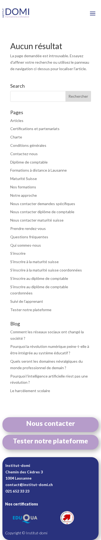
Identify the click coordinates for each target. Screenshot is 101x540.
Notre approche (23, 195)
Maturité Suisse (23, 178)
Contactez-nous (24, 153)
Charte (16, 137)
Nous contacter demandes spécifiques (42, 203)
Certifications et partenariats (35, 128)
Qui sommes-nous (25, 245)
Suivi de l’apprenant (26, 301)
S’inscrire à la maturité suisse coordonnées (46, 270)
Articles (16, 120)
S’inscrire (18, 253)
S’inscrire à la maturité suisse (34, 261)
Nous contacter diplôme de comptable (42, 211)
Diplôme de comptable (29, 162)
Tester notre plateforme (30, 309)
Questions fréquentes (29, 237)
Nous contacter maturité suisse (37, 220)
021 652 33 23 (17, 491)
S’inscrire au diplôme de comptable (39, 278)
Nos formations (23, 187)
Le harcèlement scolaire (30, 390)
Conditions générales (28, 145)
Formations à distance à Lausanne (38, 170)
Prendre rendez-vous (28, 228)
